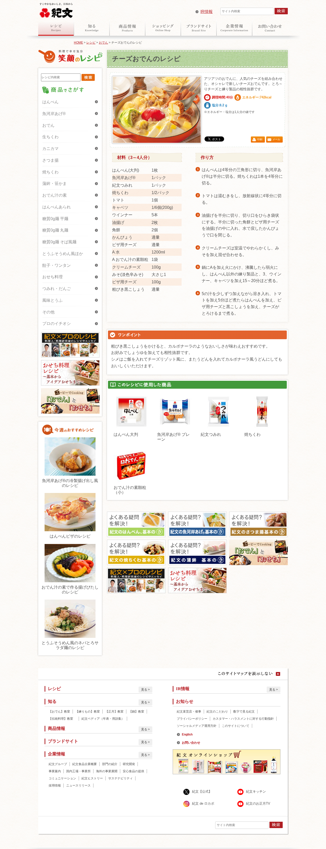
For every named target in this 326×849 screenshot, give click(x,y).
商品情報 (127, 28)
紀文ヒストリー (92, 778)
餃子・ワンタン (56, 265)
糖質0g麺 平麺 (55, 219)
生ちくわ (50, 137)
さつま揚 (50, 160)
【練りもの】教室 (87, 711)
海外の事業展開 (106, 771)
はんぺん (50, 102)
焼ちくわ (50, 172)
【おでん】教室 (59, 711)
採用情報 (55, 785)
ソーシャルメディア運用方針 (196, 726)
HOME (78, 42)
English (187, 734)
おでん (103, 42)
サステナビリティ (120, 778)
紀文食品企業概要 (84, 764)
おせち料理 (52, 277)
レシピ (56, 28)
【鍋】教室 (136, 711)
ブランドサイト (198, 28)
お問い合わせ (270, 28)
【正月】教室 (114, 711)
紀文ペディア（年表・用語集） (103, 718)
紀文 (56, 9)
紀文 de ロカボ (203, 803)
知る (92, 28)
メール (276, 139)
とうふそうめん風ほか (62, 253)
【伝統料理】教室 (62, 718)
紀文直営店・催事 (189, 711)
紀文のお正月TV (258, 803)
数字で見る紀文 (244, 711)
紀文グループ (58, 764)
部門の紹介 (109, 764)
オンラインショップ (163, 28)
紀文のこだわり (217, 711)
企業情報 (234, 28)
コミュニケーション (62, 778)
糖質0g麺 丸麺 (55, 230)
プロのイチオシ (56, 323)
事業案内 (55, 771)
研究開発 (129, 764)
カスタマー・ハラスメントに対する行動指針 (243, 718)
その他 (48, 312)
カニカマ (50, 148)
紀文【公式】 (202, 791)
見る (144, 689)
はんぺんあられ (56, 207)
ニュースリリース (78, 785)
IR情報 (206, 11)
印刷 (259, 139)
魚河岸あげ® (54, 113)
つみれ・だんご (56, 288)
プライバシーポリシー (192, 718)
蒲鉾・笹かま (54, 183)
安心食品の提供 (133, 771)
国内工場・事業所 (78, 771)
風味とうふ (52, 300)
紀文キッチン (256, 791)
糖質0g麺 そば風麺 (59, 242)
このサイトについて (235, 726)
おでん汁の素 (54, 195)
